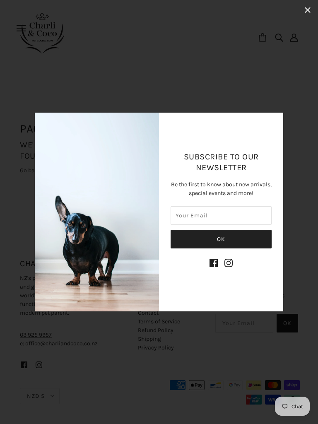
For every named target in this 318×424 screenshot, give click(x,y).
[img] (213, 263)
